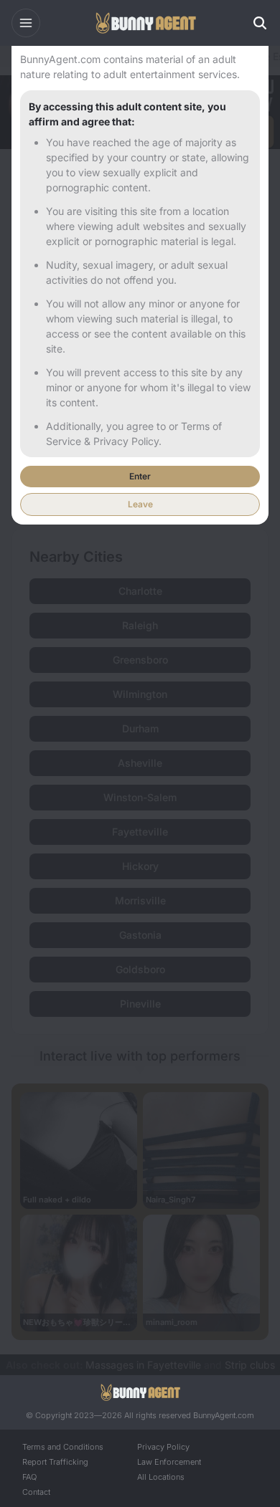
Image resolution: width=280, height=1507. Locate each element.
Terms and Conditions (62, 1447)
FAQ (29, 1477)
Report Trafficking (55, 1462)
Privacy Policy (163, 1447)
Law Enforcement (169, 1462)
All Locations (161, 1477)
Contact (36, 1492)
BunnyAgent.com (223, 1415)
